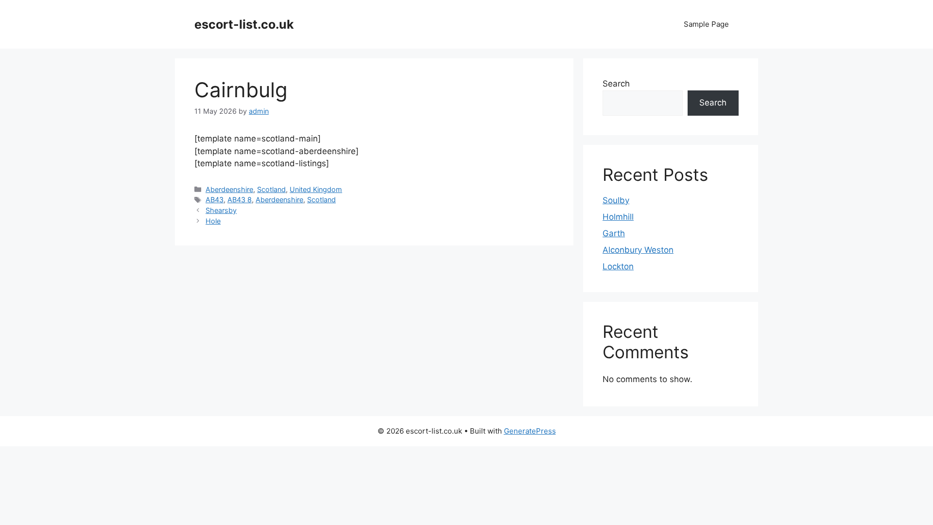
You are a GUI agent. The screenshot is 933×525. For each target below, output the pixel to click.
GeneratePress (530, 431)
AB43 (215, 199)
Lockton (618, 266)
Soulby (616, 200)
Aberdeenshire (229, 189)
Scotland (271, 189)
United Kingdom (316, 189)
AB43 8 (239, 199)
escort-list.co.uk (244, 24)
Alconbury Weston (638, 250)
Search (616, 83)
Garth (614, 233)
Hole (213, 221)
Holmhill (618, 217)
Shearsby (221, 210)
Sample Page (706, 24)
